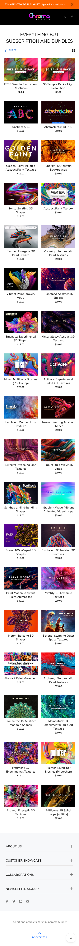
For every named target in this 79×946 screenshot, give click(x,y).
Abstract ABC (21, 127)
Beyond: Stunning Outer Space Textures (58, 637)
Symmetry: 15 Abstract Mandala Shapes (21, 723)
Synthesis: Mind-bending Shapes (20, 509)
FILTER (13, 50)
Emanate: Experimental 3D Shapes (21, 338)
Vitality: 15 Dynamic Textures (58, 595)
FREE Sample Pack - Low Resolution (20, 86)
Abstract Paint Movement (20, 678)
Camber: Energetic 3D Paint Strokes (21, 253)
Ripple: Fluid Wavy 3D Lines (58, 467)
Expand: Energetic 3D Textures (21, 812)
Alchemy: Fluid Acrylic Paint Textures (58, 680)
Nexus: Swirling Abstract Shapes (58, 424)
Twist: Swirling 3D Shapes (21, 210)
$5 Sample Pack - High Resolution (58, 86)
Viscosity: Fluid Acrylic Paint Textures (58, 253)
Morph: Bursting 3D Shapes (21, 637)
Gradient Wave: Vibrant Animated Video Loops (58, 509)
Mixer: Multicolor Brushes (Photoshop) (20, 381)
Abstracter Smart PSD (58, 127)
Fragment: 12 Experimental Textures (20, 769)
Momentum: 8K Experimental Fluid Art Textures (58, 725)
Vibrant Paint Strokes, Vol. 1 (21, 296)
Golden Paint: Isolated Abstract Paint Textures (21, 168)
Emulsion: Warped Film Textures (20, 424)
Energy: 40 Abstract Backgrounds (58, 168)
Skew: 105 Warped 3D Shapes (21, 552)
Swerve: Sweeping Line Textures (20, 467)
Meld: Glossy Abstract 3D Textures (58, 338)
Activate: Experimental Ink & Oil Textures (58, 381)
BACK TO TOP (39, 937)
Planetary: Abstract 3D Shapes (58, 296)
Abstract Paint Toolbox (58, 208)
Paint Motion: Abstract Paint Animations (20, 595)
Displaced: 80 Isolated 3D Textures (58, 552)
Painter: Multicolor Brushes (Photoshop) (58, 769)
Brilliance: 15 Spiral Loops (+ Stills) (58, 812)
